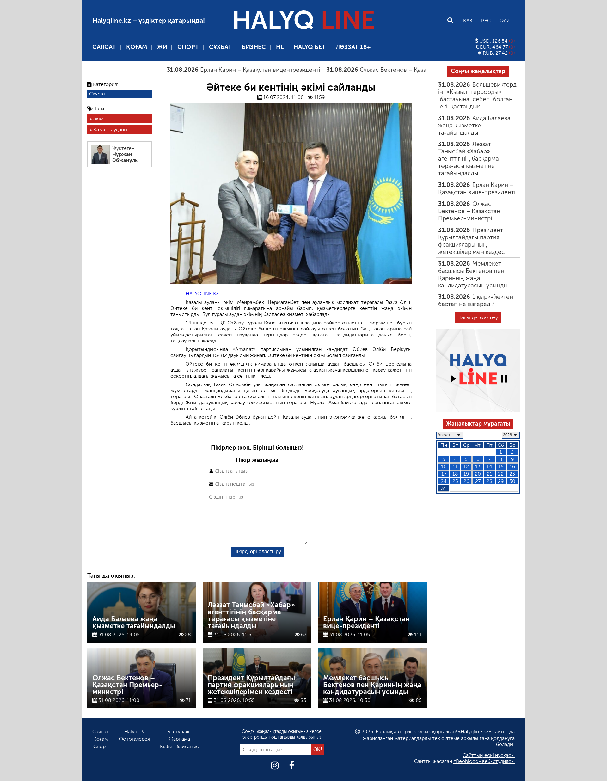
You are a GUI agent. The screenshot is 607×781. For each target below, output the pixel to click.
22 (501, 474)
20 (478, 474)
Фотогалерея (134, 739)
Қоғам (136, 47)
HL (280, 47)
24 (444, 481)
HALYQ (303, 20)
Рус (486, 20)
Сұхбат (220, 47)
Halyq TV (134, 732)
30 (512, 481)
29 (501, 481)
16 (512, 467)
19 (466, 474)
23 (512, 474)
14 (489, 467)
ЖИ (162, 47)
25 (455, 481)
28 (490, 481)
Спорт (188, 47)
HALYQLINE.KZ (202, 294)
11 (455, 467)
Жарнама (179, 739)
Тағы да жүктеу (478, 317)
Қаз (467, 20)
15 (501, 467)
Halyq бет (310, 47)
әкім (98, 118)
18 (455, 474)
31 (443, 488)
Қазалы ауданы (110, 129)
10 (444, 467)
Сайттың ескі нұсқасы (489, 755)
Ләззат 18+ (353, 47)
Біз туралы (179, 732)
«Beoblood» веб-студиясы (484, 761)
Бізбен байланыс (179, 746)
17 (443, 474)
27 (478, 481)
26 (466, 481)
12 (466, 467)
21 (489, 474)
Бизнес (254, 47)
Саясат (104, 47)
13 (478, 467)
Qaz (505, 20)
